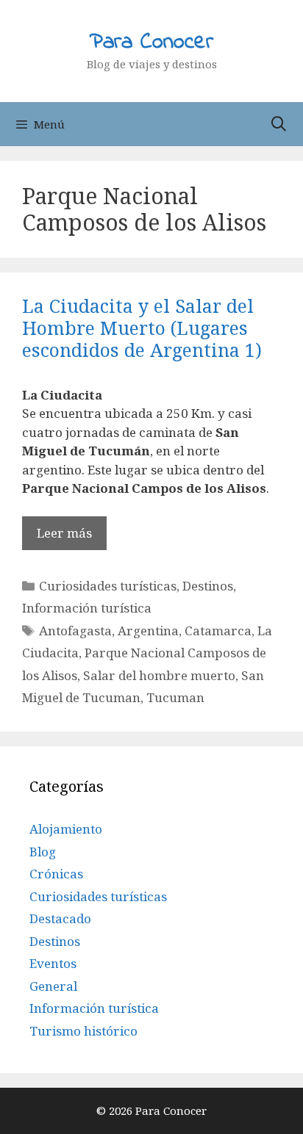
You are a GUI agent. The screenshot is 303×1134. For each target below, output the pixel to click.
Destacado (60, 918)
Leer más (64, 532)
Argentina (148, 630)
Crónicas (56, 873)
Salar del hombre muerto (159, 675)
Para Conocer (151, 42)
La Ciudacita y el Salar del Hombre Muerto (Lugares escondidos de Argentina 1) (142, 327)
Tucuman (175, 697)
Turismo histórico (83, 1030)
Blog (42, 851)
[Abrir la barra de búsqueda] (278, 124)
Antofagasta (75, 630)
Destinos (207, 585)
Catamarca (218, 630)
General (53, 986)
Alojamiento (65, 828)
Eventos (52, 963)
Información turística (87, 607)
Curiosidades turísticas (108, 585)
